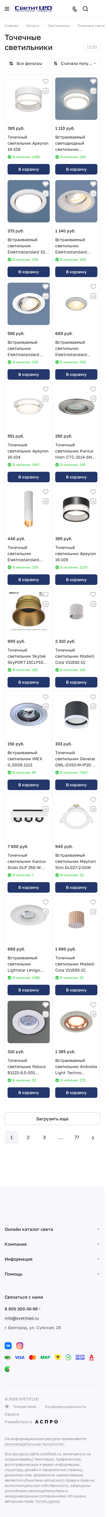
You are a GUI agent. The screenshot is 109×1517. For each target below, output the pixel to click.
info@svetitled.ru (22, 1318)
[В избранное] (46, 81)
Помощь (13, 1273)
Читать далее (47, 1501)
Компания (16, 1244)
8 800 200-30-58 (21, 1308)
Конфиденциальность (65, 1406)
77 (76, 1137)
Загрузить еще (52, 1118)
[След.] (93, 1137)
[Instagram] (19, 1345)
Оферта (12, 1414)
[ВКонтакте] (8, 1345)
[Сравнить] (46, 91)
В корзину (28, 169)
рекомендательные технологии (34, 1444)
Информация (19, 1259)
